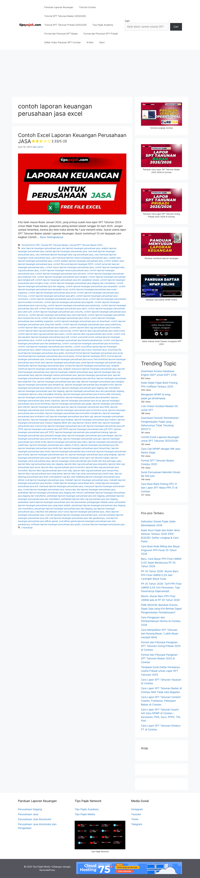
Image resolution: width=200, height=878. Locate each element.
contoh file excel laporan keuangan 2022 (73, 264)
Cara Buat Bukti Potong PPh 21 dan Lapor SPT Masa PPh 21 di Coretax (159, 488)
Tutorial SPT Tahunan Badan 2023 (85, 245)
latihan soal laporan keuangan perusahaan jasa (41, 480)
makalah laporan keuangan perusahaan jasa (86, 480)
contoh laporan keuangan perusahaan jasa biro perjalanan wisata (67, 280)
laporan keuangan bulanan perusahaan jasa (72, 372)
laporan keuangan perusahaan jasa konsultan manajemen (73, 413)
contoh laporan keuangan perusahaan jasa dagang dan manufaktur (82, 283)
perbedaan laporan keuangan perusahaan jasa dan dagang (76, 496)
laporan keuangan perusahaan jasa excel (81, 400)
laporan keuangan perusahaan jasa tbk (99, 445)
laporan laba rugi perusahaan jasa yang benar (40, 473)
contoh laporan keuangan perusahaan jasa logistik (68, 302)
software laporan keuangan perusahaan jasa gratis (56, 524)
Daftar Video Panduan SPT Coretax (62, 42)
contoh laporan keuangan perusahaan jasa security (58, 311)
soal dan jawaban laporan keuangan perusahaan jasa (71, 515)
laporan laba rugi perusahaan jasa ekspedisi (85, 464)
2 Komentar (27, 527)
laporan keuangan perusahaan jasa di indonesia (41, 397)
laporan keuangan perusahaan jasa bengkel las (41, 384)
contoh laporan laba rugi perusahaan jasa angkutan (43, 327)
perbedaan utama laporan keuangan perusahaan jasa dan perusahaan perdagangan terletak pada (65, 502)
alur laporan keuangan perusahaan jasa (81, 248)
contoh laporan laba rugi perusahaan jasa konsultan (94, 327)
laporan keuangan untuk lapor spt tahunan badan (85, 457)
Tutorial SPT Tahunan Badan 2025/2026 (65, 16)
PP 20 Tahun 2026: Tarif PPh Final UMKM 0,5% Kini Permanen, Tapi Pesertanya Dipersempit (161, 587)
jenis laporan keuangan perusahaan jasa (60, 362)
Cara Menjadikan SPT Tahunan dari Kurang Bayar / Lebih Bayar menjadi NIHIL (159, 633)
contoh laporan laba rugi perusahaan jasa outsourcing (44, 330)
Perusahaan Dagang (30, 809)
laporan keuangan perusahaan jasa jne (50, 407)
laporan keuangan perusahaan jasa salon (67, 442)
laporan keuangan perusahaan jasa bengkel (102, 381)
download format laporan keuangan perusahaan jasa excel (94, 353)
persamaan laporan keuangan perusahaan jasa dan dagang (63, 508)
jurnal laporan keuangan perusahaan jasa (101, 362)
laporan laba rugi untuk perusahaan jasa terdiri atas (88, 473)
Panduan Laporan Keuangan (58, 7)
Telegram (136, 824)
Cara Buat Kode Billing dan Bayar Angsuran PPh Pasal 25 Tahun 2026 (160, 550)
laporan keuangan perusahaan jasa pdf (67, 426)
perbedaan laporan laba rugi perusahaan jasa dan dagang (89, 499)
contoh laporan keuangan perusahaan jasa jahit (51, 296)
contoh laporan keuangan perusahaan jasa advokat (60, 273)
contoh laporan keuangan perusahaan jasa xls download (82, 321)
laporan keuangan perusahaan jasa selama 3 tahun (54, 445)
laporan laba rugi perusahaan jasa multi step (50, 470)
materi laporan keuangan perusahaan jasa (73, 483)
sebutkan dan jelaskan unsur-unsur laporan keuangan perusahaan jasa (69, 511)
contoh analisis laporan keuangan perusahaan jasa (78, 261)
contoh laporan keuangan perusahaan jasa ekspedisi (91, 286)
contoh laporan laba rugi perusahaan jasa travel (89, 334)
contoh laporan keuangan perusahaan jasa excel (52, 292)
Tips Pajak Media (85, 814)
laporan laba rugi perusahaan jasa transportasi (95, 470)
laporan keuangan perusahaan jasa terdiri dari (40, 448)
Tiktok (134, 819)
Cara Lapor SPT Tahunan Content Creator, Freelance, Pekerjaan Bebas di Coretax (161, 701)
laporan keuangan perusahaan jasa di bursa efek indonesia (91, 394)
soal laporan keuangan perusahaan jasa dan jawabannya (77, 518)
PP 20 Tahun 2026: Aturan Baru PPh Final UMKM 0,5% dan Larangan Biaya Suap (159, 575)
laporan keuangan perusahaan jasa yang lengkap (93, 454)
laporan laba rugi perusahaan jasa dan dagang (40, 464)
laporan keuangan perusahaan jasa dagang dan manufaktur (91, 388)
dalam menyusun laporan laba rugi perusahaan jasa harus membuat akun (71, 349)
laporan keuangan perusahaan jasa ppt (82, 438)
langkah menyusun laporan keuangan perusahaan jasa (89, 369)
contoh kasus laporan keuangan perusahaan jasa (69, 267)
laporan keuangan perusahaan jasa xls (49, 454)
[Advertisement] (100, 71)
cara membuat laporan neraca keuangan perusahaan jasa (79, 257)
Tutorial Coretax (87, 7)
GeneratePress (47, 870)
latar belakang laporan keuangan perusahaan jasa (95, 476)
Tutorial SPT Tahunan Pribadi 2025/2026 (65, 24)
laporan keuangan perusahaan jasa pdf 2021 (91, 429)
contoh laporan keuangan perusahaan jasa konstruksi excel (58, 299)
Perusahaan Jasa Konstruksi (34, 819)
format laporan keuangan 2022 (91, 356)
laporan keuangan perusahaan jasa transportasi (87, 448)
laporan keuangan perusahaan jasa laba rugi (71, 416)
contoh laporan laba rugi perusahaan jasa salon (41, 334)
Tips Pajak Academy (102, 24)
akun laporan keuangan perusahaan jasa (41, 248)
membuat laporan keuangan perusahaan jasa (61, 486)
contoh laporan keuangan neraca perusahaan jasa (64, 270)
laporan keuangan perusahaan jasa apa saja (58, 381)
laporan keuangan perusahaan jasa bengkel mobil (89, 384)
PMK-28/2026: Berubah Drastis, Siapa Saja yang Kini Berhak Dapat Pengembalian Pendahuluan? (161, 608)
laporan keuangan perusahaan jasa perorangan (90, 435)
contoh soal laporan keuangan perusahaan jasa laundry (45, 346)
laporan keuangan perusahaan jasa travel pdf (73, 451)
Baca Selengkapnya (51, 237)
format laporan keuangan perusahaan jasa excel (68, 359)
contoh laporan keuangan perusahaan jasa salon (63, 308)
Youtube (136, 814)
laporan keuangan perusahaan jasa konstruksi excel (81, 410)
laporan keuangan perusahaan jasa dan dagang (41, 391)
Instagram (137, 809)
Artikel (90, 42)
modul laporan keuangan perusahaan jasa (43, 489)
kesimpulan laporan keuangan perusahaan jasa (41, 365)
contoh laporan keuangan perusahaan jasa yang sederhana (92, 324)
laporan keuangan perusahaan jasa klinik (89, 407)
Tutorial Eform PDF (30, 245)
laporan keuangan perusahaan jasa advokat (74, 378)
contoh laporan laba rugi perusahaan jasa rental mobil (98, 330)
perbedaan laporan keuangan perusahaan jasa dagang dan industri (50, 492)
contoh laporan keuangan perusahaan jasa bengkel (62, 277)
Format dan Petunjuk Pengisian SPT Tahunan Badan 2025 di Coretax (159, 658)
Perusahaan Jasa (28, 814)
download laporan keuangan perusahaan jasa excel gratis (46, 356)
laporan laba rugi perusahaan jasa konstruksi (63, 467)
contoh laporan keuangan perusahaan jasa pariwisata (74, 305)
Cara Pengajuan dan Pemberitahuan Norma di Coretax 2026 (161, 621)
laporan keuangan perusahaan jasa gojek (71, 403)
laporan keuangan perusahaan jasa (95, 375)
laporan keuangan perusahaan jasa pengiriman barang (81, 432)
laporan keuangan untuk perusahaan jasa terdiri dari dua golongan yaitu (86, 461)
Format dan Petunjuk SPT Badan (61, 33)
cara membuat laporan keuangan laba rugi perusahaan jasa (64, 254)
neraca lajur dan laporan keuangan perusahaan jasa (90, 489)
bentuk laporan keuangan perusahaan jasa (66, 251)
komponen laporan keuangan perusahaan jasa (87, 365)
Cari (127, 20)
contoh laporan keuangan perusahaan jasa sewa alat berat (58, 315)
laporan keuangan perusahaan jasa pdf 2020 (46, 429)
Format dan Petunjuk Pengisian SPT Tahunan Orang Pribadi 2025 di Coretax (161, 646)
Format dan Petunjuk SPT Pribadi (101, 33)
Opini (102, 42)
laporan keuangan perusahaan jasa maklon (95, 419)
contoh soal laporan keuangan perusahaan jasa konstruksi (90, 343)
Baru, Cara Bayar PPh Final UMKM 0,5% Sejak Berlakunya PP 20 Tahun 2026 (161, 562)
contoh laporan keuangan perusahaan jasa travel (65, 318)
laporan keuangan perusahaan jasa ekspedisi (88, 397)
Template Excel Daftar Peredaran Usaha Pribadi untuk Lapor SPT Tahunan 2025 (160, 671)
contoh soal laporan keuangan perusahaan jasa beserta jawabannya (68, 340)
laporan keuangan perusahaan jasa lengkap (52, 419)
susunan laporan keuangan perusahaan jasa (103, 524)
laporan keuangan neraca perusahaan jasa (56, 375)
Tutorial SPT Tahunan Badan (54, 245)
